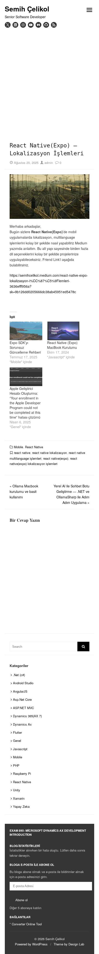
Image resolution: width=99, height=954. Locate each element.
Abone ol (21, 900)
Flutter (17, 732)
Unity (16, 790)
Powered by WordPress (31, 944)
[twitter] (8, 25)
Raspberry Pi (22, 773)
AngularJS (20, 691)
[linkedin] (15, 25)
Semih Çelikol (27, 9)
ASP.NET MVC (23, 708)
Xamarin (19, 798)
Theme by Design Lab (69, 944)
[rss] (54, 25)
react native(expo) (55, 458)
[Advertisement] (49, 79)
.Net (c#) (19, 675)
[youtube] (31, 25)
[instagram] (23, 25)
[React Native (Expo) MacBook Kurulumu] (63, 331)
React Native (34, 447)
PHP (16, 765)
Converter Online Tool (27, 924)
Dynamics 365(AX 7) (27, 716)
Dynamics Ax (22, 724)
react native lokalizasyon (49, 452)
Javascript (20, 749)
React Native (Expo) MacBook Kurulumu (62, 345)
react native (22, 452)
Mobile (18, 447)
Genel (17, 740)
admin (48, 162)
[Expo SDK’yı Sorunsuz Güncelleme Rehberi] (26, 331)
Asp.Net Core (22, 699)
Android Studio (23, 683)
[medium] (38, 25)
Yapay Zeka (21, 806)
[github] (46, 25)
